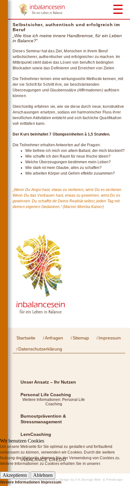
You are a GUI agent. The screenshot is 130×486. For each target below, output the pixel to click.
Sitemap (81, 337)
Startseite (25, 337)
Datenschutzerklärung (40, 348)
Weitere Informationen (20, 482)
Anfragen (54, 337)
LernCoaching (36, 434)
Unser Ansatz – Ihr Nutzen (48, 382)
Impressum (109, 337)
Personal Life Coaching (46, 394)
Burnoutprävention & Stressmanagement (43, 419)
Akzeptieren (15, 475)
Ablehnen (43, 475)
